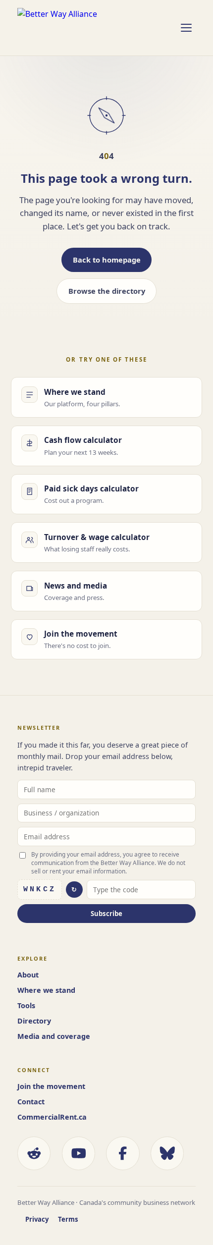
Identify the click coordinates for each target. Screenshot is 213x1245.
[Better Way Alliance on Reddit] (34, 1153)
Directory (34, 1021)
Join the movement (51, 1086)
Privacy (37, 1219)
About (28, 974)
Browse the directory (106, 291)
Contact (31, 1101)
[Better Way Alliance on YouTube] (78, 1153)
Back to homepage (107, 260)
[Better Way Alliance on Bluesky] (167, 1153)
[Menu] (185, 27)
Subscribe (106, 913)
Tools (26, 1005)
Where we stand (46, 990)
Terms (68, 1219)
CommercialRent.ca (52, 1117)
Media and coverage (53, 1036)
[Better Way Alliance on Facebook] (122, 1153)
